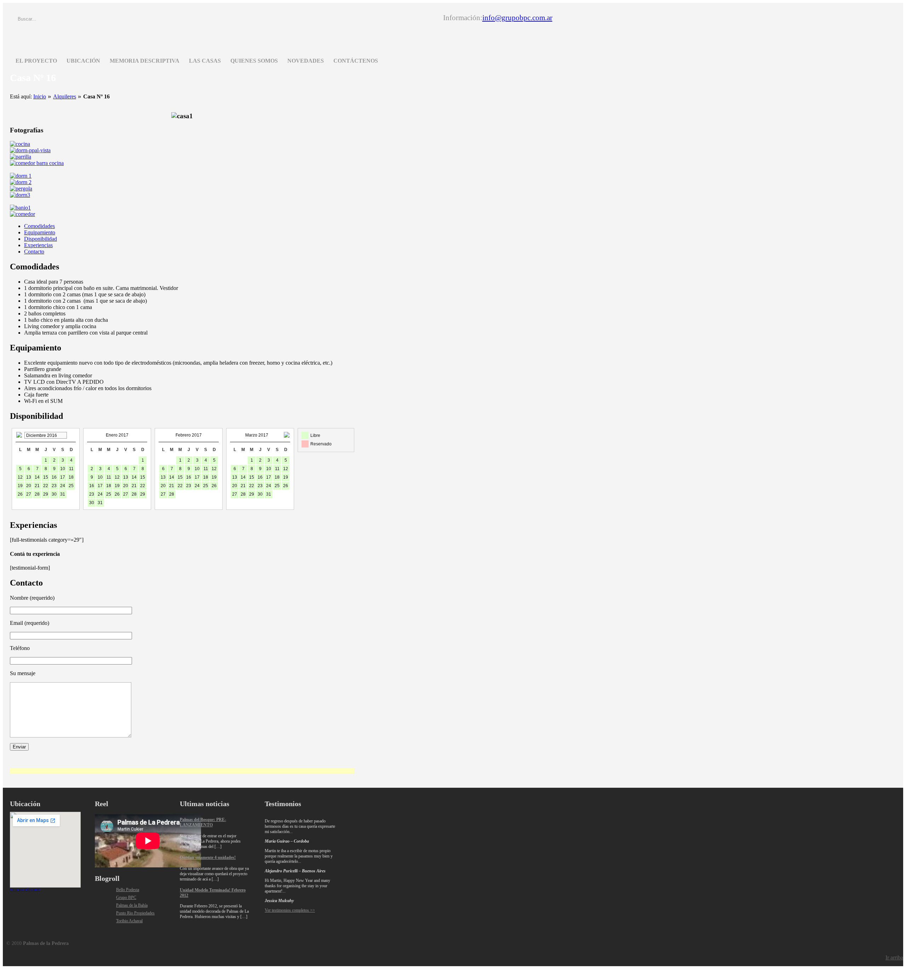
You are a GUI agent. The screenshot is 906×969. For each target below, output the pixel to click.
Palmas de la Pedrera (125, 30)
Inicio (39, 96)
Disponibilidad (40, 239)
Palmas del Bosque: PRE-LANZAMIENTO (203, 822)
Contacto (34, 252)
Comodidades (39, 226)
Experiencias (38, 245)
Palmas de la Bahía (132, 905)
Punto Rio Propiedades (135, 913)
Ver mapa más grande (25, 889)
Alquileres (64, 96)
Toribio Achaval (129, 920)
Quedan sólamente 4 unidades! (208, 857)
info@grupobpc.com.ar (517, 17)
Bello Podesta (127, 889)
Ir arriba (894, 957)
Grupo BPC (126, 897)
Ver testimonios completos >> (290, 910)
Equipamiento (39, 232)
